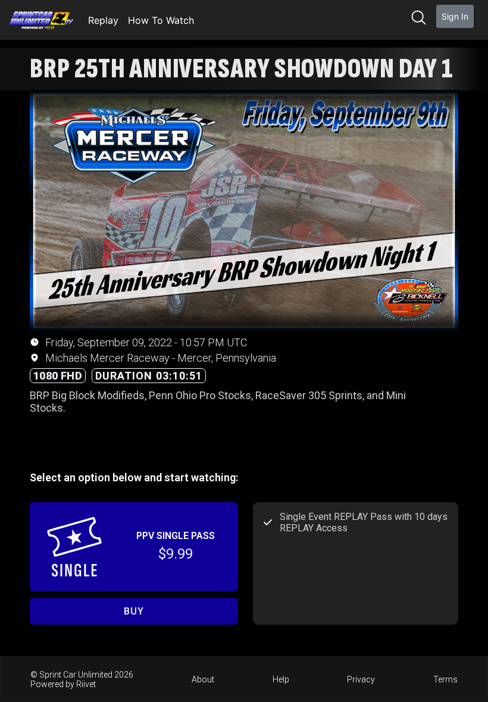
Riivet (86, 684)
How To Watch (161, 20)
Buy (133, 611)
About (203, 679)
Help (281, 679)
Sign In (455, 16)
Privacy (361, 679)
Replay (103, 20)
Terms (445, 679)
